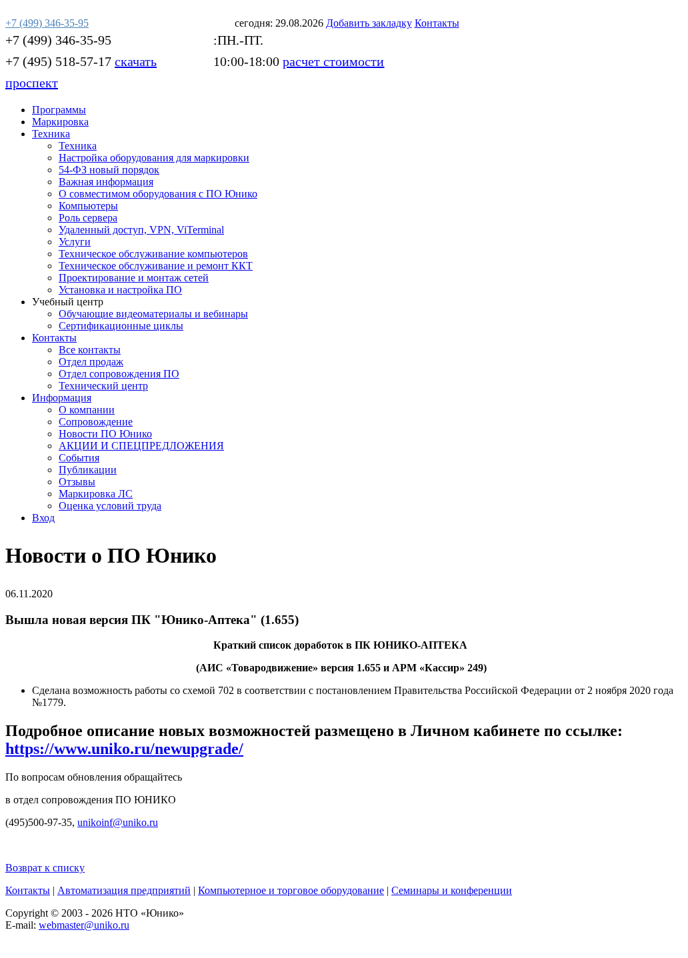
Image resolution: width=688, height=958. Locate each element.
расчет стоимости (333, 61)
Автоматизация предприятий (124, 890)
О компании (87, 409)
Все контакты (90, 349)
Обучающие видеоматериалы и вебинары (153, 313)
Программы (59, 109)
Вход (43, 517)
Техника (51, 133)
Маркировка (60, 121)
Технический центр (103, 385)
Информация (61, 397)
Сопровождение (96, 421)
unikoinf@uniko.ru (117, 822)
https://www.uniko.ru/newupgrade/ (124, 748)
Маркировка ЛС (96, 493)
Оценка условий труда (110, 505)
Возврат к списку (45, 867)
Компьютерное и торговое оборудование (291, 890)
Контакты (54, 337)
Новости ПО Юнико (105, 433)
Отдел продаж (91, 361)
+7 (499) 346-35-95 (58, 40)
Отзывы (77, 481)
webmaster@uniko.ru (84, 925)
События (79, 457)
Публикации (88, 469)
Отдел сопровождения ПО (119, 373)
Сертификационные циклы (121, 325)
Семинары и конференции (451, 890)
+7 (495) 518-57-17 (58, 61)
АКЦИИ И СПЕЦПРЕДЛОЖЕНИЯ (141, 445)
